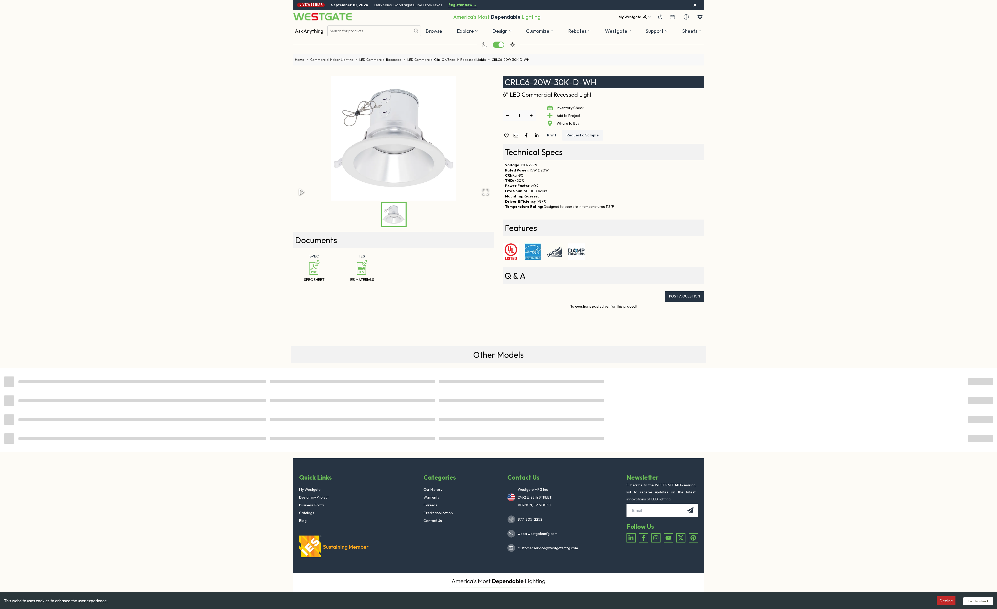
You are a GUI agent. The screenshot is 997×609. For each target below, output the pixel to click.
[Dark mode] (484, 45)
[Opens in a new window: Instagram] (656, 537)
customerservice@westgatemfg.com (546, 548)
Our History (432, 489)
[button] (579, 30)
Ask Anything (309, 31)
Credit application (438, 513)
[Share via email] (517, 136)
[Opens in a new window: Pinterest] (693, 537)
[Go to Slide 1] (394, 214)
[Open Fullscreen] (485, 192)
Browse (434, 31)
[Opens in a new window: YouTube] (668, 537)
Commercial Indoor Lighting (333, 59)
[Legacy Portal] (672, 17)
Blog (303, 520)
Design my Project (314, 497)
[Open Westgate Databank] (700, 17)
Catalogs (306, 513)
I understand (978, 601)
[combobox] (369, 31)
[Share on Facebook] (527, 135)
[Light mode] (512, 45)
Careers (430, 505)
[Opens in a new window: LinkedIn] (631, 537)
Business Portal (312, 505)
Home (301, 59)
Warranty (431, 497)
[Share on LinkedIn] (538, 135)
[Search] (416, 31)
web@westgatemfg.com (537, 533)
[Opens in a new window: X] (680, 537)
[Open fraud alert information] (686, 17)
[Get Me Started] (660, 16)
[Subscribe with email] (690, 510)
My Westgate (310, 489)
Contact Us (432, 520)
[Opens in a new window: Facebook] (643, 537)
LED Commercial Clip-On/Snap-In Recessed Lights (448, 59)
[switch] (498, 45)
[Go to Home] (322, 17)
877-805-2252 (530, 519)
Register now (462, 5)
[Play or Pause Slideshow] (302, 192)
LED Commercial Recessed (382, 59)
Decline (946, 600)
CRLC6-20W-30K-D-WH (510, 59)
